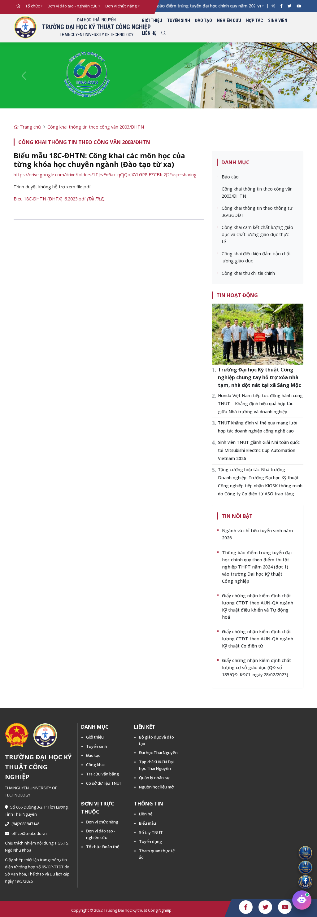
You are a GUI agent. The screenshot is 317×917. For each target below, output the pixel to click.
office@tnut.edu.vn (29, 833)
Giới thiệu (152, 20)
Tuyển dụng (150, 841)
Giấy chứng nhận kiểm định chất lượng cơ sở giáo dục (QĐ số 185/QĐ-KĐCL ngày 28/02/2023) (256, 667)
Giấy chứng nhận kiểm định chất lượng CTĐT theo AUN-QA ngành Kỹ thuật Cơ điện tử (257, 639)
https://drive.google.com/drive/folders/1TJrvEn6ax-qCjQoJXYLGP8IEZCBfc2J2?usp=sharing (105, 175)
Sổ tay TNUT (151, 832)
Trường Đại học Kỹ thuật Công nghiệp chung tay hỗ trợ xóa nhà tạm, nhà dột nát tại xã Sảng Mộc (259, 377)
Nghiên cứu (229, 20)
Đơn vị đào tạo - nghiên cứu (72, 6)
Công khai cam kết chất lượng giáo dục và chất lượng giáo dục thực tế (257, 234)
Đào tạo (203, 20)
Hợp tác (254, 20)
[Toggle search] (163, 33)
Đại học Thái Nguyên (158, 752)
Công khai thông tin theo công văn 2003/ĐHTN (95, 127)
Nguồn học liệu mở (156, 787)
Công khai (95, 764)
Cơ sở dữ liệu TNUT (104, 783)
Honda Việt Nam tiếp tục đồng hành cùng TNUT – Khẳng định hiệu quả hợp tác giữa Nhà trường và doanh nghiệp (260, 404)
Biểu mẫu (147, 823)
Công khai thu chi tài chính (248, 273)
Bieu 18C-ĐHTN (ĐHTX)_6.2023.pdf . (59, 199)
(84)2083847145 (25, 824)
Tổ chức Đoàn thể (102, 846)
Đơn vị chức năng (121, 6)
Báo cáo (230, 177)
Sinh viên (277, 20)
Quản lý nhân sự (154, 777)
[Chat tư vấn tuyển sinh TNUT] (301, 901)
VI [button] (259, 6)
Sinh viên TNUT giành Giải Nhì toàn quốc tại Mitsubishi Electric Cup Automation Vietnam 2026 (259, 450)
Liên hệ (149, 33)
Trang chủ (30, 127)
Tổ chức (32, 6)
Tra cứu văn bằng (102, 774)
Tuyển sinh (178, 20)
